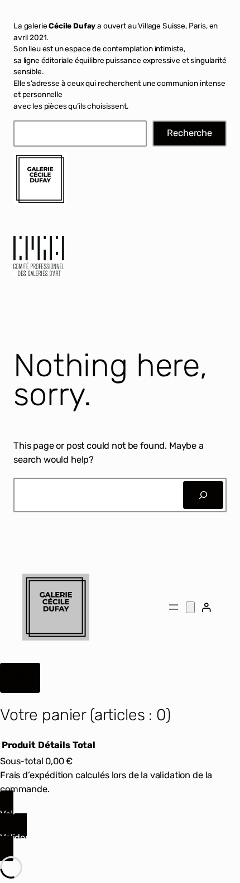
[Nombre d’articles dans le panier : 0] (190, 607)
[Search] (203, 495)
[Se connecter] (206, 607)
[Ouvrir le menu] (173, 607)
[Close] (20, 678)
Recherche (189, 133)
